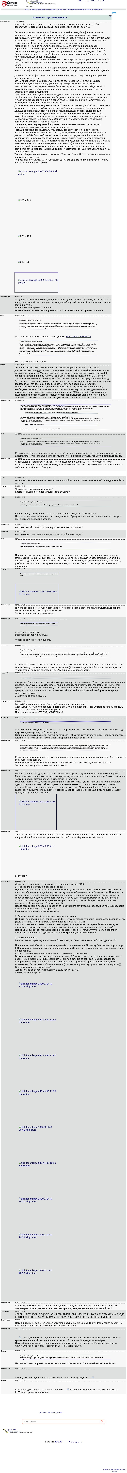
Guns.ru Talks (34, 0)
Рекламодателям (75, 1442)
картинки (53, 9)
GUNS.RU (58, 1442)
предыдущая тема (56, 1412)
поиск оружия (71, 9)
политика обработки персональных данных (114, 1470)
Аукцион (99, 9)
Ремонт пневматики (37, 2)
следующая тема (44, 1412)
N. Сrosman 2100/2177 (78, 336)
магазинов (80, 9)
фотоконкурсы (90, 9)
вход (26, 9)
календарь (61, 9)
